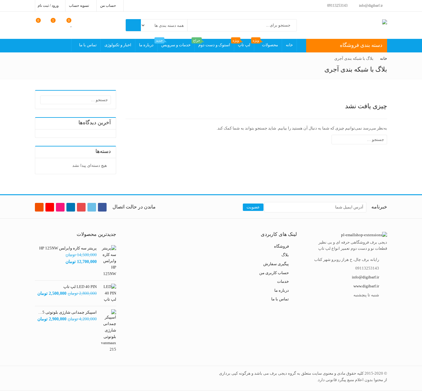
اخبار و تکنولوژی (117, 45)
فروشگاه (281, 246)
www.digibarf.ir (366, 286)
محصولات (266, 43)
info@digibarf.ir (365, 277)
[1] (57, 23)
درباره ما (146, 45)
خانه (289, 45)
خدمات (283, 281)
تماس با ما (88, 45)
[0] (71, 23)
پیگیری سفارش (276, 263)
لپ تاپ (242, 43)
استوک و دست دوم (212, 43)
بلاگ (285, 255)
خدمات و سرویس (174, 43)
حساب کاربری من (274, 272)
